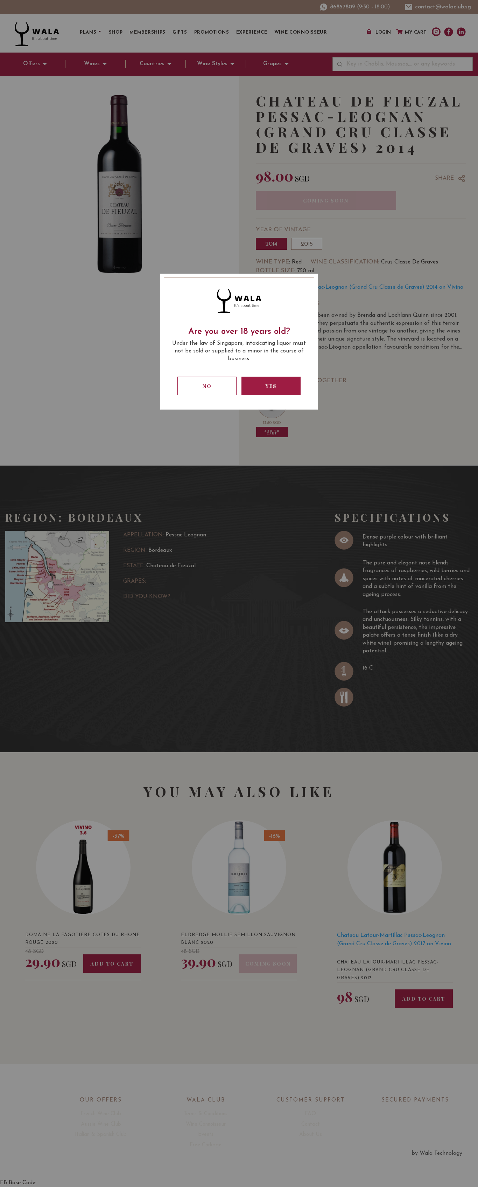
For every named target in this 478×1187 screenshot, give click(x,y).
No (207, 386)
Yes (271, 386)
